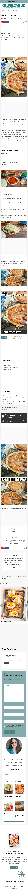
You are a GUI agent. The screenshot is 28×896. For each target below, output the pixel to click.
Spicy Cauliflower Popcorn (6, 576)
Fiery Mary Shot (8, 813)
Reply (6, 662)
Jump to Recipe (6, 27)
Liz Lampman (5, 18)
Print (4, 337)
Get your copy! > (14, 1)
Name (7, 707)
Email (7, 714)
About (9, 878)
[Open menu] (26, 5)
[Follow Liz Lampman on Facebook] (14, 567)
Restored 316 (14, 888)
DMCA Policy (21, 881)
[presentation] (13, 604)
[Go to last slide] (1, 605)
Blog (13, 878)
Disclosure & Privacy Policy (10, 881)
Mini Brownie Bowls (21, 575)
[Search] (22, 774)
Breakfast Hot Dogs (6, 621)
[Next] (26, 605)
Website (7, 721)
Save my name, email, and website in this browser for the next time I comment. (14, 727)
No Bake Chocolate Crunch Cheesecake (19, 815)
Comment (8, 685)
